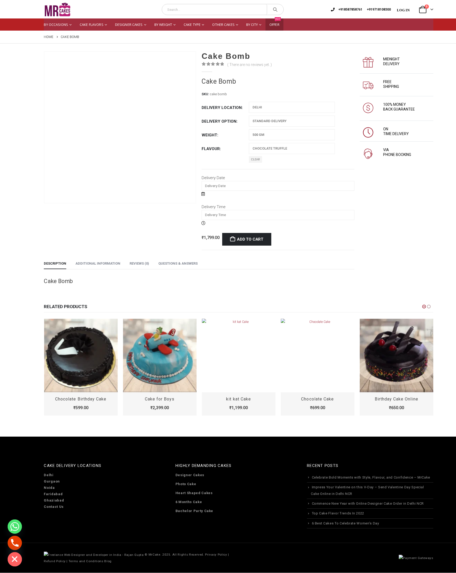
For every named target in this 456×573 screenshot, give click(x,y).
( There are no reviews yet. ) (249, 65)
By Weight (163, 24)
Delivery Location (222, 107)
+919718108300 (379, 9)
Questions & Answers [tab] (178, 263)
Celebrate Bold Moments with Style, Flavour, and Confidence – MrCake (371, 477)
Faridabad (53, 494)
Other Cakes (223, 24)
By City (252, 24)
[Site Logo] (57, 9)
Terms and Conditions (86, 561)
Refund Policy (54, 561)
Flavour (211, 148)
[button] (424, 306)
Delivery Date (213, 177)
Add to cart (250, 239)
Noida (49, 488)
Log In (403, 10)
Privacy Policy (216, 554)
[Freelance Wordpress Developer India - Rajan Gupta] (94, 554)
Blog (108, 561)
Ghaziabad (54, 500)
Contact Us (54, 507)
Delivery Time (214, 206)
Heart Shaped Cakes (194, 493)
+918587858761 (350, 9)
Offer (274, 22)
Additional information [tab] (97, 263)
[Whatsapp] (15, 526)
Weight (209, 135)
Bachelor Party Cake (194, 511)
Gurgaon (52, 481)
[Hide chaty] (15, 559)
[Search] (275, 9)
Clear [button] (255, 159)
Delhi (48, 475)
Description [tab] (55, 263)
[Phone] (15, 543)
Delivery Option (219, 121)
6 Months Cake (188, 502)
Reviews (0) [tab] (139, 263)
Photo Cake (185, 484)
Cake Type (192, 24)
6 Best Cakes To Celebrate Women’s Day (345, 523)
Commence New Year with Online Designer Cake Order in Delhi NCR (368, 503)
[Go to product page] (81, 355)
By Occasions (56, 24)
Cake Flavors (91, 24)
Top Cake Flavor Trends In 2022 (338, 513)
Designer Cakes (129, 24)
